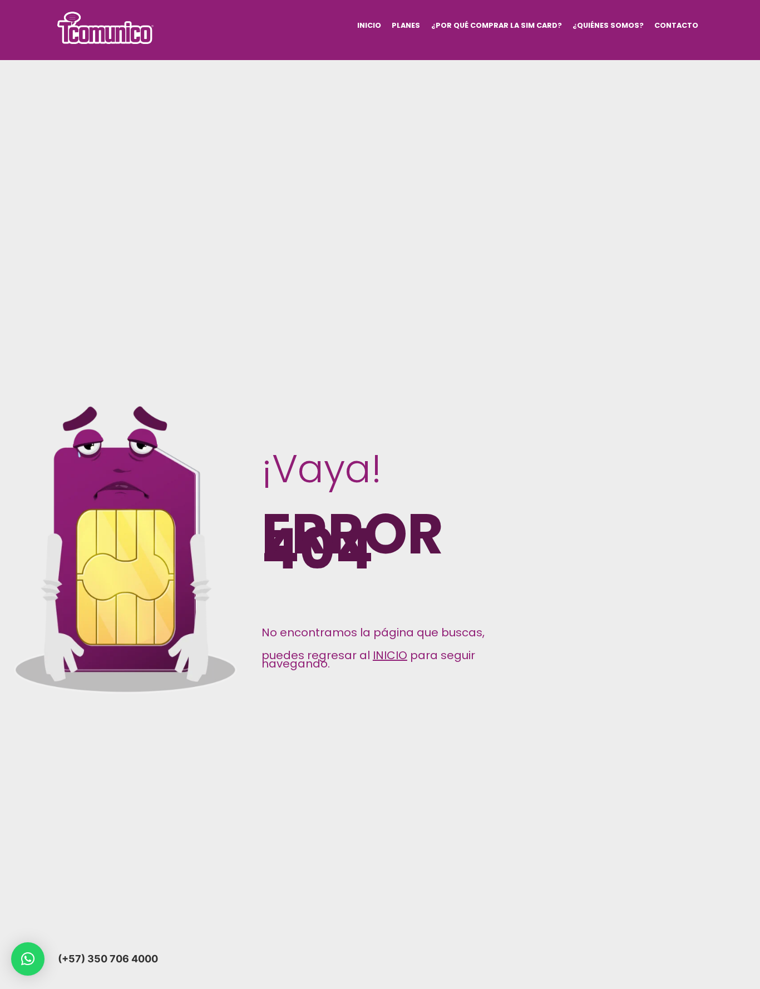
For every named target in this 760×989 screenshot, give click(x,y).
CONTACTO (676, 25)
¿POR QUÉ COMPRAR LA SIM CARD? (496, 25)
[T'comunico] (105, 39)
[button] (28, 959)
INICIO (369, 25)
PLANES (406, 25)
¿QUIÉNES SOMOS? (608, 25)
